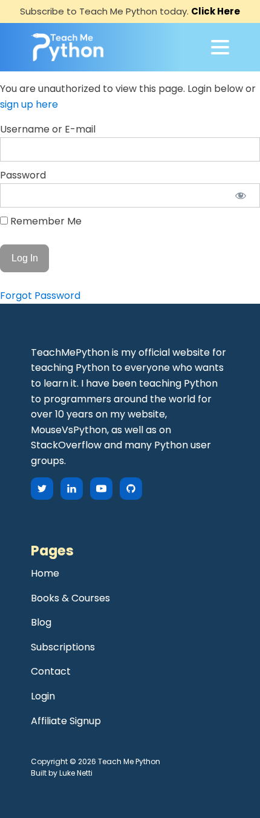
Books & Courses (70, 598)
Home (45, 573)
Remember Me (45, 221)
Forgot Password (40, 296)
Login (43, 696)
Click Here (215, 11)
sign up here (29, 104)
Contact (51, 671)
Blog (41, 622)
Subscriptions (63, 647)
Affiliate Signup (66, 721)
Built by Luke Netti (62, 773)
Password (23, 175)
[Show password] (240, 195)
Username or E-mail (48, 129)
